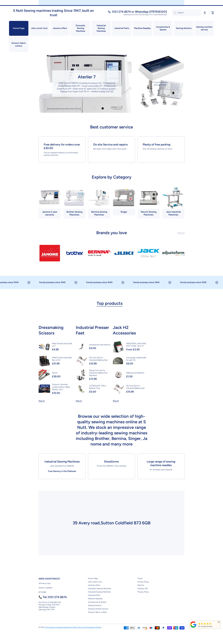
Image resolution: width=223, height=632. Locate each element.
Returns (141, 585)
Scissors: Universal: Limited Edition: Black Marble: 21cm (61, 386)
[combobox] (186, 13)
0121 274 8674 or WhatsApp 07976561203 (139, 11)
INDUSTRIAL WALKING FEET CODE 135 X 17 (136, 344)
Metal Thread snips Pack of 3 (62, 344)
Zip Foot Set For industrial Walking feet (98, 358)
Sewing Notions (94, 605)
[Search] (174, 13)
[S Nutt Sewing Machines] (193, 627)
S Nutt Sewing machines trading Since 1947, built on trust (66, 627)
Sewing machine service (98, 609)
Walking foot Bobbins (135, 373)
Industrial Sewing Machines (99, 592)
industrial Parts (94, 595)
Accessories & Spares (97, 602)
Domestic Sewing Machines (99, 588)
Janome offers (94, 585)
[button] (212, 12)
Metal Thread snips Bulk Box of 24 (62, 358)
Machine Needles (95, 598)
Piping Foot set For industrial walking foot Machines (98, 372)
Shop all (42, 401)
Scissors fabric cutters (97, 612)
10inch (54, 373)
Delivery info (143, 588)
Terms (140, 578)
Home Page (93, 578)
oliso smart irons (95, 582)
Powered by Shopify (94, 627)
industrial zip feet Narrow (99, 344)
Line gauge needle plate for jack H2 (136, 358)
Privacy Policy (143, 582)
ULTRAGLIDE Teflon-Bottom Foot (98, 387)
